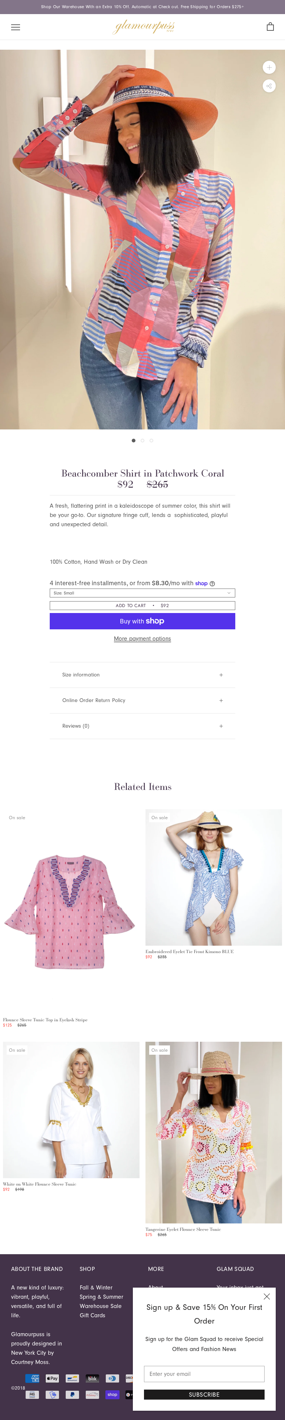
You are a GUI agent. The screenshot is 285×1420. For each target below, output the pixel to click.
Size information (81, 675)
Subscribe (204, 1394)
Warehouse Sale (101, 1306)
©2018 (18, 1388)
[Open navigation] (15, 27)
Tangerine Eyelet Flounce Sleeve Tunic (183, 1229)
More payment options (142, 638)
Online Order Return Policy (93, 700)
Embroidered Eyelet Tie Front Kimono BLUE (189, 952)
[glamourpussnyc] (143, 27)
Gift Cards (92, 1315)
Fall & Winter (96, 1287)
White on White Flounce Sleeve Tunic (39, 1184)
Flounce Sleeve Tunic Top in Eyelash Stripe (45, 1020)
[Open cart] (270, 27)
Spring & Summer (101, 1297)
